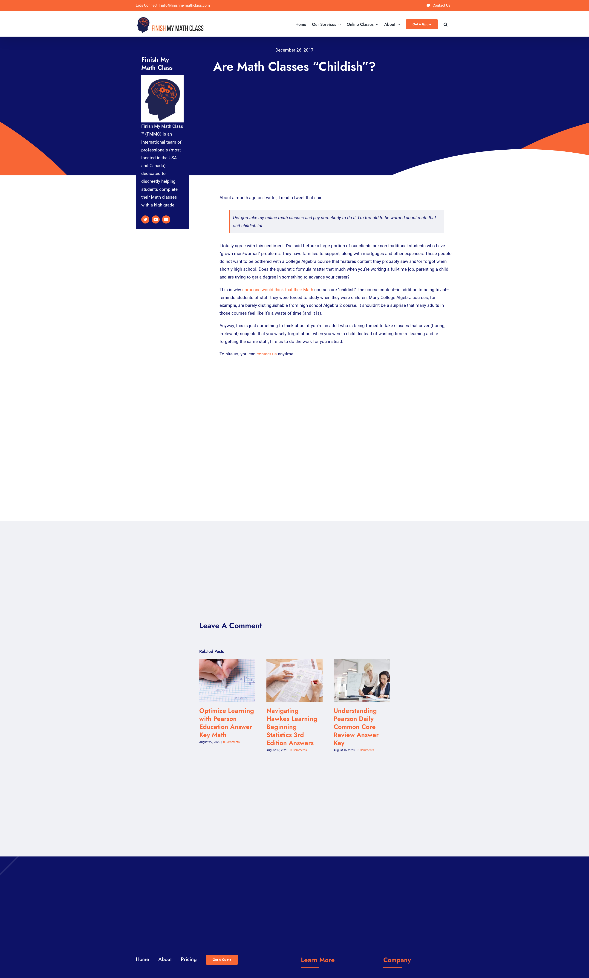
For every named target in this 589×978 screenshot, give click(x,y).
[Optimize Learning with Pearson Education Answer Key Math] (227, 680)
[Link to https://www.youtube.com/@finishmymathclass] (156, 219)
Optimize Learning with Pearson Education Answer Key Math (223, 680)
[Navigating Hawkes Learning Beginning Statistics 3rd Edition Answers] (294, 680)
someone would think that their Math (277, 289)
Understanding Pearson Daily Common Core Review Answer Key (357, 680)
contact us (267, 354)
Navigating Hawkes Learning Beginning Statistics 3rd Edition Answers (290, 680)
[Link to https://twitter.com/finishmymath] (145, 219)
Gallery (231, 680)
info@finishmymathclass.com (185, 5)
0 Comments (231, 742)
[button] (446, 24)
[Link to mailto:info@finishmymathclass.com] (166, 219)
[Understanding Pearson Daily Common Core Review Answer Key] (362, 680)
